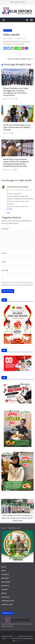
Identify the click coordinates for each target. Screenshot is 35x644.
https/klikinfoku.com (14, 528)
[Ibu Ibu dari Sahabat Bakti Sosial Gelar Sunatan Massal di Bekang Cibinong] (17, 106)
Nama (4, 253)
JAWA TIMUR (5, 585)
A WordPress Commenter (17, 187)
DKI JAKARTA (5, 574)
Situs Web (4, 270)
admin (6, 38)
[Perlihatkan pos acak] (31, 20)
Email (3, 262)
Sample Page (5, 597)
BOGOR (3, 567)
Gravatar (10, 209)
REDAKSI (4, 593)
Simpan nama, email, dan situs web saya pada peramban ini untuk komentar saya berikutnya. (17, 283)
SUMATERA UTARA (6, 604)
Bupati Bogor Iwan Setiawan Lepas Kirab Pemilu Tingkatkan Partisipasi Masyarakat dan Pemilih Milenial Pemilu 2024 (16, 162)
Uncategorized (7, 30)
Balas (8, 212)
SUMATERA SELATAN (7, 601)
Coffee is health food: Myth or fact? (19, 59)
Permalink (29, 190)
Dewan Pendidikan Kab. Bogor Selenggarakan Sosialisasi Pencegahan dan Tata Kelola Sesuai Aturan (15, 91)
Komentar (5, 229)
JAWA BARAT (5, 578)
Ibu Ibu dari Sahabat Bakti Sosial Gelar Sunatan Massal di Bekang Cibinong (16, 127)
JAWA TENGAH (5, 582)
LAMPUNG (4, 589)
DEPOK (3, 571)
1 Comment (23, 38)
